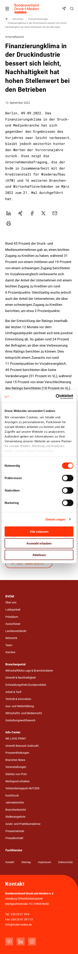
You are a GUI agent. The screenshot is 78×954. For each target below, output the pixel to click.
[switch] (67, 478)
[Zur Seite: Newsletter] (64, 8)
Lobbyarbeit (12, 609)
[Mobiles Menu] (7, 9)
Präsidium (11, 617)
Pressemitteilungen (17, 753)
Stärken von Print (16, 774)
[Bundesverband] (6, 19)
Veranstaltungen (15, 767)
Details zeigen (55, 519)
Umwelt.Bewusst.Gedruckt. (22, 746)
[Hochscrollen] (69, 945)
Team (8, 645)
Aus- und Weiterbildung (19, 706)
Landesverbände (15, 631)
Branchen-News (15, 760)
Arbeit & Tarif (13, 692)
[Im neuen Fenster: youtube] (9, 941)
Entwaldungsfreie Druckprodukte (25, 685)
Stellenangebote (15, 816)
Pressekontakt (14, 838)
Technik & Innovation (18, 699)
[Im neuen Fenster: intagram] (32, 941)
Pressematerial (14, 831)
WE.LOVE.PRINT (15, 738)
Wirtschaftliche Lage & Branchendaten (29, 670)
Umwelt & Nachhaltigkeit (20, 677)
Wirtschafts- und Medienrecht (23, 713)
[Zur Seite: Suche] (72, 8)
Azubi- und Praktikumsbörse (22, 824)
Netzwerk (11, 638)
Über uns (10, 602)
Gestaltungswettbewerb (20, 720)
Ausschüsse (12, 624)
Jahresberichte (14, 802)
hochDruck (12, 795)
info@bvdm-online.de (18, 924)
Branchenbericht (15, 809)
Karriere (10, 652)
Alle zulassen (39, 531)
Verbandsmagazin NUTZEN (22, 788)
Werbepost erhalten (17, 781)
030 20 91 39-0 (20, 914)
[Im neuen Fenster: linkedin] (21, 941)
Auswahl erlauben (39, 543)
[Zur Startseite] (26, 9)
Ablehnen (39, 555)
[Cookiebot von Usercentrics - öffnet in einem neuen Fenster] (56, 396)
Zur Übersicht (30, 563)
